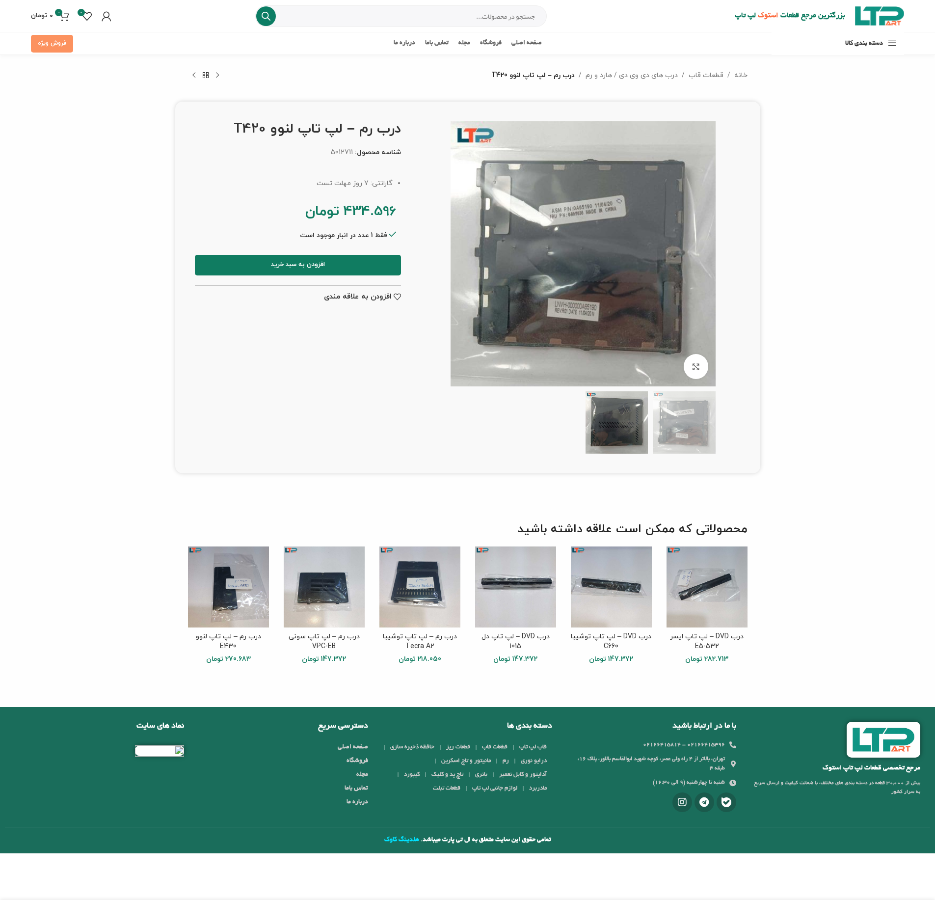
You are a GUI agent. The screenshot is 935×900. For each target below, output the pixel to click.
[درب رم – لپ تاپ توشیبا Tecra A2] (419, 586)
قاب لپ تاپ (533, 747)
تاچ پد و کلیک (447, 774)
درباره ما (357, 802)
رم (506, 761)
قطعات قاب (706, 75)
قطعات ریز (458, 747)
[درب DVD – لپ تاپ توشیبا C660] (611, 586)
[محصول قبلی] (217, 76)
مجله (362, 774)
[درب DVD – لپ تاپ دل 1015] (515, 586)
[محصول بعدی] (194, 76)
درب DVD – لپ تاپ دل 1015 (515, 641)
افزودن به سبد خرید (298, 264)
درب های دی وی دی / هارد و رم (632, 75)
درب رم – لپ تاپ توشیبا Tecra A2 (420, 641)
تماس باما (356, 788)
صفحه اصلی (353, 747)
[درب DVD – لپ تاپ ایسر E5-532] (707, 586)
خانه (741, 75)
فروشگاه (357, 761)
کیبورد (412, 774)
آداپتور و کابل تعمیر (523, 774)
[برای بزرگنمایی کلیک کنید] (696, 366)
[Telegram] (704, 802)
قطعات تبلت (446, 788)
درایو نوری (534, 761)
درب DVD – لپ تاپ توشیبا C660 (611, 641)
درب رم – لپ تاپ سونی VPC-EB (324, 641)
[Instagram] (682, 802)
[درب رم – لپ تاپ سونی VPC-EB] (324, 586)
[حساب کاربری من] (106, 16)
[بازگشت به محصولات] (206, 76)
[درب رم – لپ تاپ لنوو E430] (228, 586)
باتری (481, 774)
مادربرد (538, 788)
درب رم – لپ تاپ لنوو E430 (228, 641)
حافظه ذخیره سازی (412, 747)
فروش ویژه (52, 43)
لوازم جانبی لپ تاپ (494, 788)
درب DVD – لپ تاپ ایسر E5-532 (707, 641)
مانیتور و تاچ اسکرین (466, 761)
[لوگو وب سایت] (879, 15)
